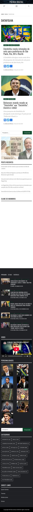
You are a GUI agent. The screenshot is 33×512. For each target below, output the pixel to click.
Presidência (12, 99)
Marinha (14, 463)
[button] (16, 148)
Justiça (5, 463)
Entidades (24, 451)
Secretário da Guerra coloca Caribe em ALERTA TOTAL (15, 191)
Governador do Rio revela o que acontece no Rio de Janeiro (15, 167)
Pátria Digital (16, 2)
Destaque (14, 447)
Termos (3, 493)
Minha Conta (4, 497)
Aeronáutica (6, 439)
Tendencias (15, 475)
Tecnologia (6, 475)
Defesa (12, 290)
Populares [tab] (4, 275)
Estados (11, 45)
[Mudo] (27, 356)
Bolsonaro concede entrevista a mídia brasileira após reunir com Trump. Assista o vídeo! (20, 326)
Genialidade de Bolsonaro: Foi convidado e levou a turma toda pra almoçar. (21, 282)
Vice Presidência (7, 479)
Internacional (18, 323)
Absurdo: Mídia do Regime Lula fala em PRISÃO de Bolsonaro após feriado (15, 174)
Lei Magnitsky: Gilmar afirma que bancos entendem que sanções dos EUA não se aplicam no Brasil (16, 186)
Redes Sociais (24, 313)
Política (17, 45)
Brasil (5, 45)
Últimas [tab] (10, 275)
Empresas (15, 451)
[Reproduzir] (3, 356)
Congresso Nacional (8, 443)
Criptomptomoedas (23, 443)
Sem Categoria (25, 279)
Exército (23, 455)
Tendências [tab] (16, 275)
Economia (23, 447)
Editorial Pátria (9, 70)
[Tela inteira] (30, 356)
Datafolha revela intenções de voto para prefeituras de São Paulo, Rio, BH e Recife (16, 51)
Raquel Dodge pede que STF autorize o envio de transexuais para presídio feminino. (21, 305)
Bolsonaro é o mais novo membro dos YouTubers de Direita (21, 316)
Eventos (15, 455)
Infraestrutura (7, 459)
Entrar (3, 501)
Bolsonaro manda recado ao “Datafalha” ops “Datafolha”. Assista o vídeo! (15, 105)
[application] (16, 349)
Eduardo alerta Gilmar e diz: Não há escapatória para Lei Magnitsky (16, 180)
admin (13, 286)
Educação (5, 451)
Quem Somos (5, 489)
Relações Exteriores (9, 471)
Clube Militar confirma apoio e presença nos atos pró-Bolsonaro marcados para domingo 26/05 (20, 294)
